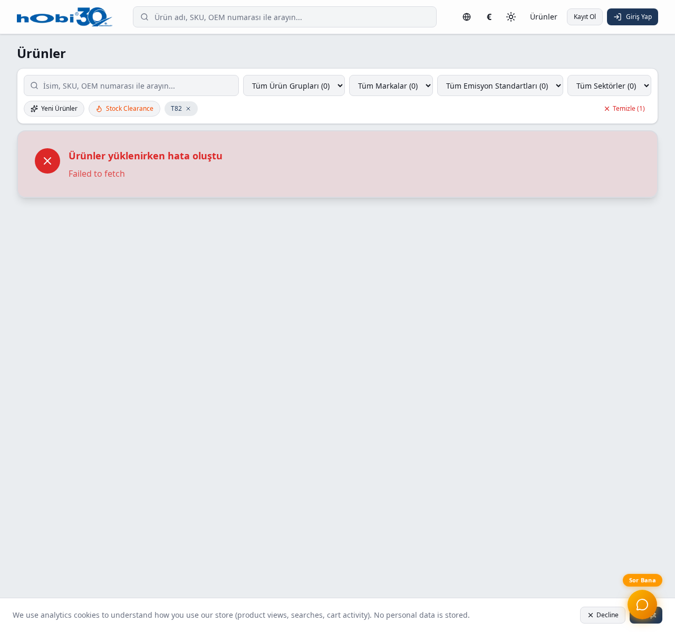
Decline (607, 614)
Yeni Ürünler (59, 108)
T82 (176, 108)
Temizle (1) (629, 108)
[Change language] (466, 16)
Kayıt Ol (585, 16)
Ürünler (543, 17)
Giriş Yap (639, 16)
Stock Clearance (129, 108)
